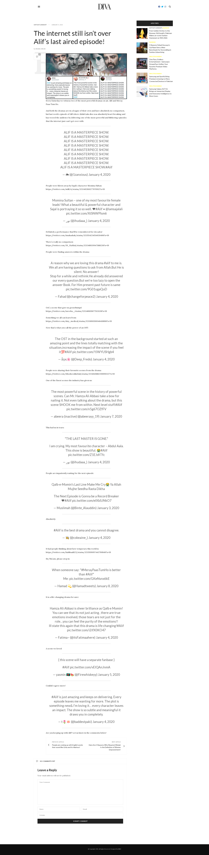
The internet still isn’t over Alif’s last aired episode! (72, 37)
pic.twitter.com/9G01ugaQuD (86, 289)
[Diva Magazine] (104, 7)
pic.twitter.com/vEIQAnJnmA (90, 667)
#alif (107, 263)
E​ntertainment (40, 25)
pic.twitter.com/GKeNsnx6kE (89, 579)
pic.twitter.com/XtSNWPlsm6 (86, 213)
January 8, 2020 (107, 586)
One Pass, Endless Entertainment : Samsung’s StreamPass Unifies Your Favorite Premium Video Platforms (159, 64)
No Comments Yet (47, 761)
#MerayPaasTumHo (95, 570)
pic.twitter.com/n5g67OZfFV (86, 409)
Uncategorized (155, 56)
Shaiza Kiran (40, 49)
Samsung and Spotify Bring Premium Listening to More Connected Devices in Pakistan (161, 78)
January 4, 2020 (99, 174)
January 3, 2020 (108, 508)
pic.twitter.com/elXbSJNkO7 (92, 500)
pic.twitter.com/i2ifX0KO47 (86, 630)
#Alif (108, 167)
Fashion (166, 28)
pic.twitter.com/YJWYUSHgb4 (93, 352)
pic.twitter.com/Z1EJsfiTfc (86, 455)
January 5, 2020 (109, 674)
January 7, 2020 (111, 416)
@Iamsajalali (114, 209)
